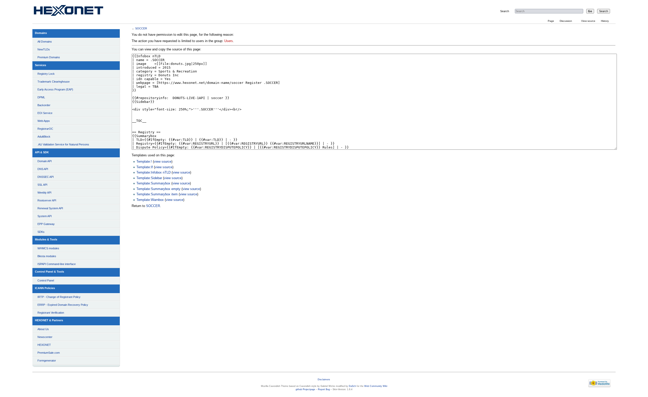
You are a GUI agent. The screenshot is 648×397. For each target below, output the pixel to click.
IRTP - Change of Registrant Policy (58, 296)
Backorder (43, 105)
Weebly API (44, 192)
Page (551, 21)
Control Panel (45, 280)
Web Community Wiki (375, 386)
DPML (41, 97)
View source (588, 21)
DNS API (42, 169)
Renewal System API (50, 208)
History (605, 21)
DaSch (352, 386)
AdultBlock (43, 136)
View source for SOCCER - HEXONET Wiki (74, 11)
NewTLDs (43, 49)
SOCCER (141, 28)
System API (44, 216)
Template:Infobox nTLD (153, 172)
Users (228, 41)
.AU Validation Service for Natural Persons (63, 144)
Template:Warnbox (150, 200)
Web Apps (43, 120)
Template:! (144, 161)
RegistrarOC (45, 128)
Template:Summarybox (153, 183)
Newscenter (44, 336)
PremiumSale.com (48, 352)
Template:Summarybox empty (158, 189)
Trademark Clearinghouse (53, 81)
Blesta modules (46, 256)
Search (504, 11)
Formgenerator (46, 360)
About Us (43, 329)
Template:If (144, 167)
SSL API (42, 184)
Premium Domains (48, 57)
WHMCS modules (48, 248)
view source (162, 161)
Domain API (44, 161)
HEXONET (44, 344)
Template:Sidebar (149, 178)
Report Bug (324, 389)
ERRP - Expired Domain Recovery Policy (62, 304)
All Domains (44, 41)
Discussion (566, 21)
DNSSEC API (45, 176)
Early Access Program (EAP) (55, 89)
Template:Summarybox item (157, 194)
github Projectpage (305, 389)
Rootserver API (46, 200)
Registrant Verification (50, 312)
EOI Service (44, 113)
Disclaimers (324, 379)
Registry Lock (46, 73)
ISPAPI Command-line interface (56, 264)
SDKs (41, 231)
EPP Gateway (46, 223)
